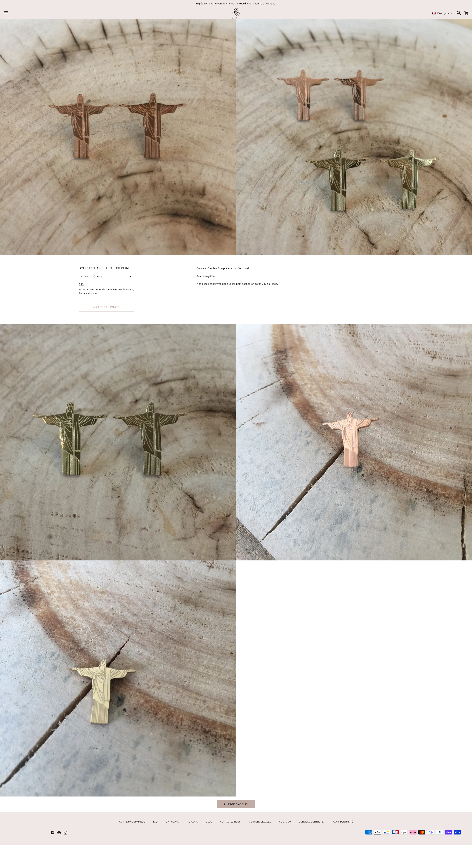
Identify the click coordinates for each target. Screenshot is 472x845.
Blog (209, 821)
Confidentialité (343, 821)
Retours (192, 821)
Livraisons (172, 821)
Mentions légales (260, 821)
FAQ (155, 821)
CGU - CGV (285, 821)
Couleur (85, 276)
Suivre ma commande (132, 821)
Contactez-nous (230, 821)
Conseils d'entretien (312, 821)
